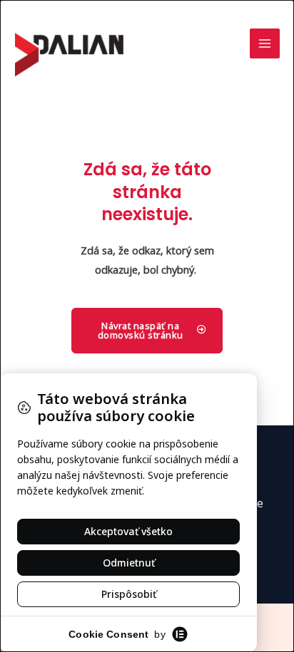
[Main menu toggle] (265, 43)
